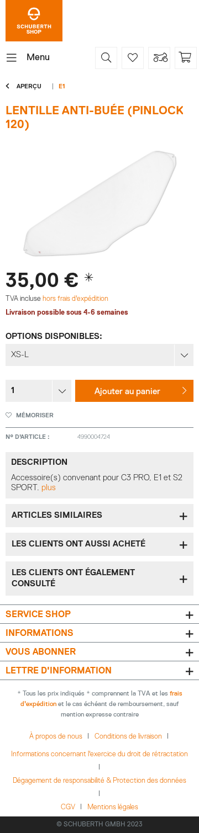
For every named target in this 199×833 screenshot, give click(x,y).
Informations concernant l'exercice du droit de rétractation (99, 754)
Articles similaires (57, 515)
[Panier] (186, 58)
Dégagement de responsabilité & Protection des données (99, 780)
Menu (38, 57)
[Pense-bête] (133, 58)
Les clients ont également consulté (73, 578)
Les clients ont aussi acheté (78, 544)
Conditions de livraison (128, 736)
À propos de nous (55, 736)
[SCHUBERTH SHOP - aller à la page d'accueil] (34, 20)
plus (48, 488)
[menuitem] (27, 58)
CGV (68, 807)
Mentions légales (112, 807)
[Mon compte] (159, 58)
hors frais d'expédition (74, 299)
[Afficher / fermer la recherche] (106, 58)
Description (39, 462)
